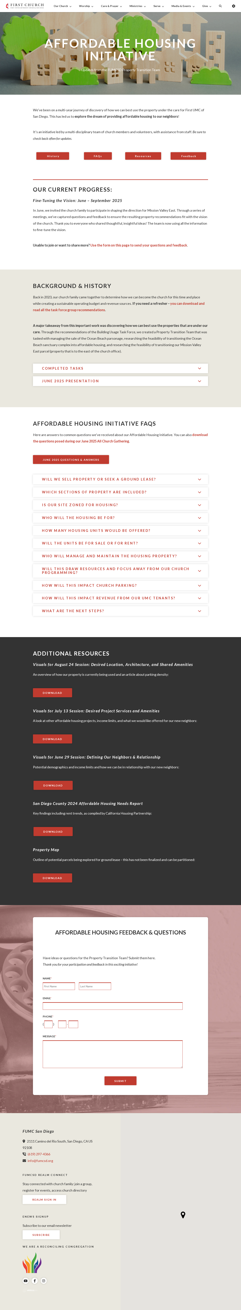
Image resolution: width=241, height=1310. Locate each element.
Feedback (188, 156)
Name (47, 978)
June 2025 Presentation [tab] (70, 381)
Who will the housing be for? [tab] (78, 518)
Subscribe (41, 1234)
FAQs (98, 156)
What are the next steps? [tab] (73, 611)
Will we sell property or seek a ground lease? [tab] (99, 479)
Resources (143, 156)
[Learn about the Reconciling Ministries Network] (32, 1262)
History (52, 156)
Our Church (61, 6)
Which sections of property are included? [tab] (94, 492)
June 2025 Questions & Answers (71, 459)
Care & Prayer (109, 6)
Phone (48, 1016)
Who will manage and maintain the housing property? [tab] (109, 556)
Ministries (136, 6)
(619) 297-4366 (39, 1154)
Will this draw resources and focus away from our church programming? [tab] (116, 571)
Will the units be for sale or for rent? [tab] (90, 543)
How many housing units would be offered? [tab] (96, 530)
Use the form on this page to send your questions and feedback (138, 245)
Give (205, 6)
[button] (183, 1215)
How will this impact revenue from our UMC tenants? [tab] (109, 598)
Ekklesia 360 (30, 1290)
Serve (156, 6)
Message (49, 1036)
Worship (84, 6)
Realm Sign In (44, 1199)
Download (52, 692)
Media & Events (181, 6)
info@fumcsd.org (40, 1161)
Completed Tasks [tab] (63, 368)
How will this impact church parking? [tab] (89, 585)
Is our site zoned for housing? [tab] (80, 505)
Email (47, 998)
